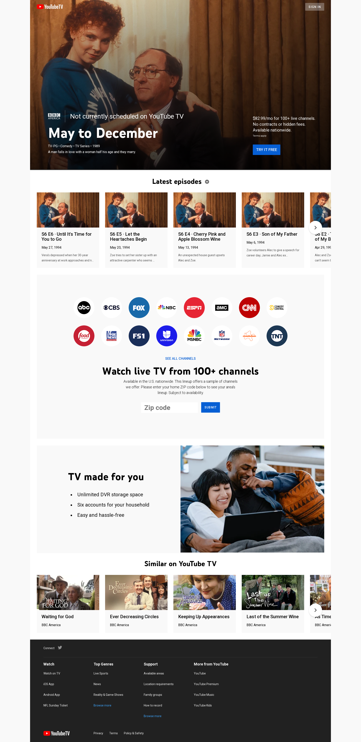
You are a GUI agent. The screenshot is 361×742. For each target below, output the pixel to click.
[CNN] (249, 308)
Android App (51, 694)
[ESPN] (194, 308)
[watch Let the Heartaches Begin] (136, 210)
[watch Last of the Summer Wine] (273, 593)
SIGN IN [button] (315, 7)
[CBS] (111, 308)
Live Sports (101, 673)
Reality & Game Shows (108, 694)
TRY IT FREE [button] (266, 149)
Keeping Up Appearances (204, 616)
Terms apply (259, 135)
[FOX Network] (139, 308)
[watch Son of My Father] (273, 210)
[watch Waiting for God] (68, 593)
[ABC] (84, 308)
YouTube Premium (206, 684)
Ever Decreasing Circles (134, 616)
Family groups (153, 694)
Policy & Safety (134, 733)
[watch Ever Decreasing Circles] (136, 593)
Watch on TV (51, 673)
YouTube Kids (203, 705)
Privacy (98, 733)
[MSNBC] (194, 336)
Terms (113, 733)
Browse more (102, 705)
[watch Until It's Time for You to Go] (68, 210)
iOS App (48, 684)
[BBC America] (54, 116)
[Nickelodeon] (249, 336)
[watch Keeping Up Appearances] (204, 593)
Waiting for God (58, 616)
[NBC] (166, 308)
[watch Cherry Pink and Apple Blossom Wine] (204, 210)
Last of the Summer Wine (273, 616)
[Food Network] (84, 336)
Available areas (154, 673)
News (97, 684)
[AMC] (222, 308)
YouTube (200, 673)
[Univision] (166, 336)
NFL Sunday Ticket (55, 705)
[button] (315, 227)
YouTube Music (204, 694)
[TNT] (277, 336)
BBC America (51, 625)
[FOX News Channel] (111, 336)
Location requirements (159, 684)
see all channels (180, 359)
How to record (153, 705)
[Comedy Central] (277, 308)
